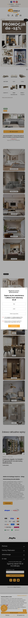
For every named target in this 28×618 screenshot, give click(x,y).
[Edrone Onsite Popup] (14, 309)
